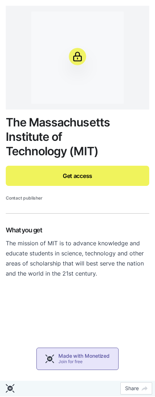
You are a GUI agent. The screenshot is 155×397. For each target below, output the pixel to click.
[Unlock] (77, 56)
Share (132, 388)
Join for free (70, 361)
